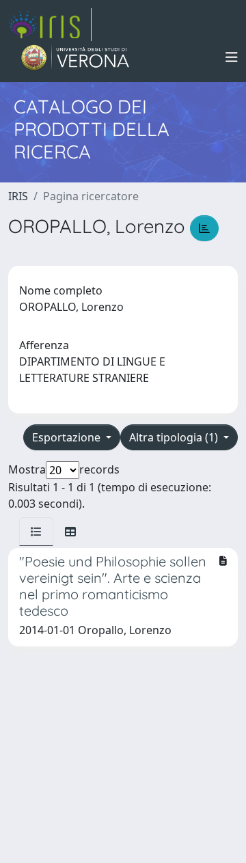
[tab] (36, 531)
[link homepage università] (75, 57)
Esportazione (67, 437)
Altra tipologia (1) (175, 437)
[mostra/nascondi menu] (232, 57)
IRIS (18, 196)
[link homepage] (50, 24)
